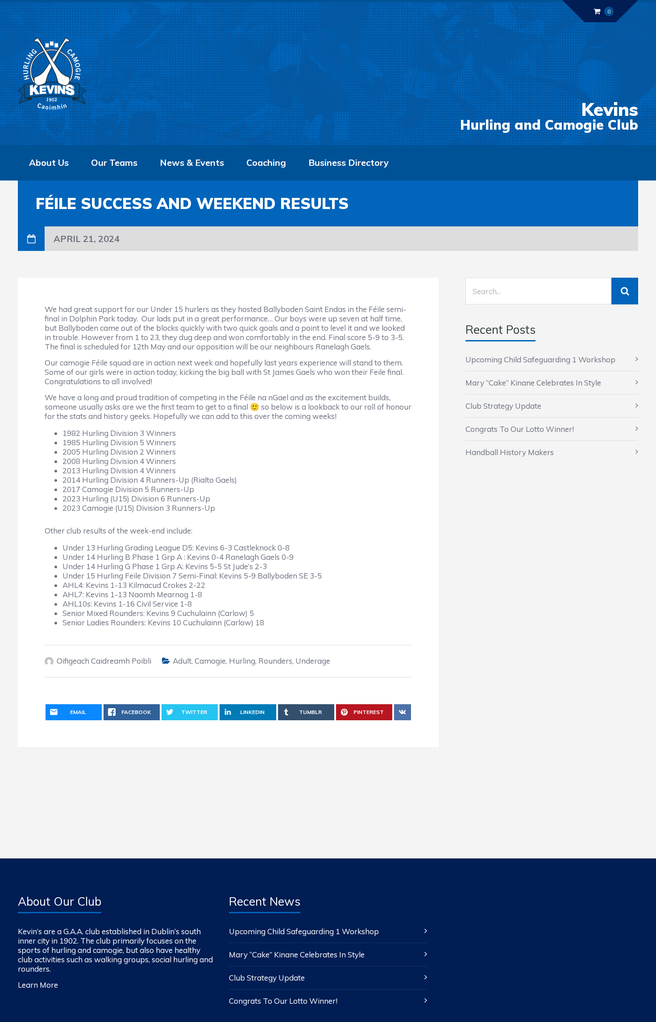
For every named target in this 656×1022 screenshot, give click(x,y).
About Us (49, 162)
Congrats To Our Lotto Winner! (519, 429)
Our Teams (114, 162)
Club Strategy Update (503, 405)
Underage (312, 660)
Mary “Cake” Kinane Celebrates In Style (533, 382)
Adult (182, 660)
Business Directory (348, 162)
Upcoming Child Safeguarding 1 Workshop (540, 359)
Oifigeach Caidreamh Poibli (104, 660)
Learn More (38, 984)
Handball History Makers (509, 452)
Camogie (210, 660)
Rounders (275, 660)
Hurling (242, 660)
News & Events (192, 162)
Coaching (266, 162)
